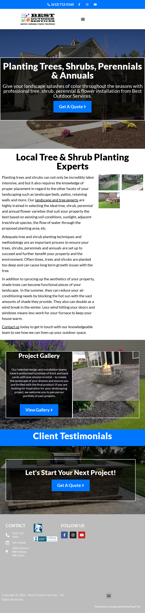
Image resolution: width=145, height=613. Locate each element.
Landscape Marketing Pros (124, 606)
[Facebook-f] (64, 535)
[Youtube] (81, 535)
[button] (83, 19)
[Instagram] (73, 535)
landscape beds (47, 194)
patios (66, 194)
